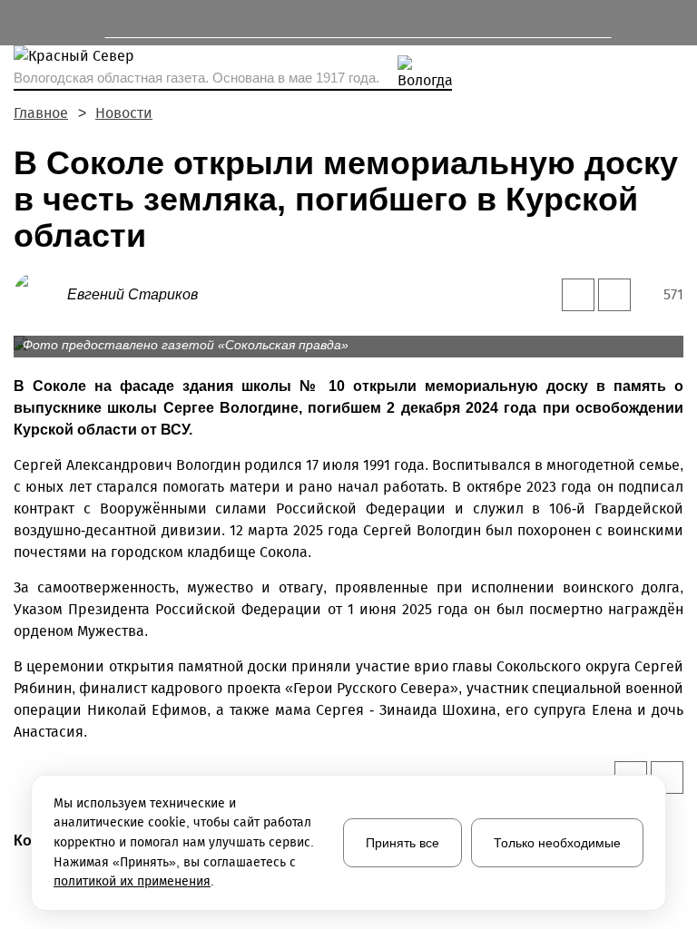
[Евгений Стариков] (40, 293)
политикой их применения (132, 881)
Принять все (402, 843)
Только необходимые (557, 843)
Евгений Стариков (132, 294)
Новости (123, 113)
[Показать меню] (22, 22)
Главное (41, 113)
